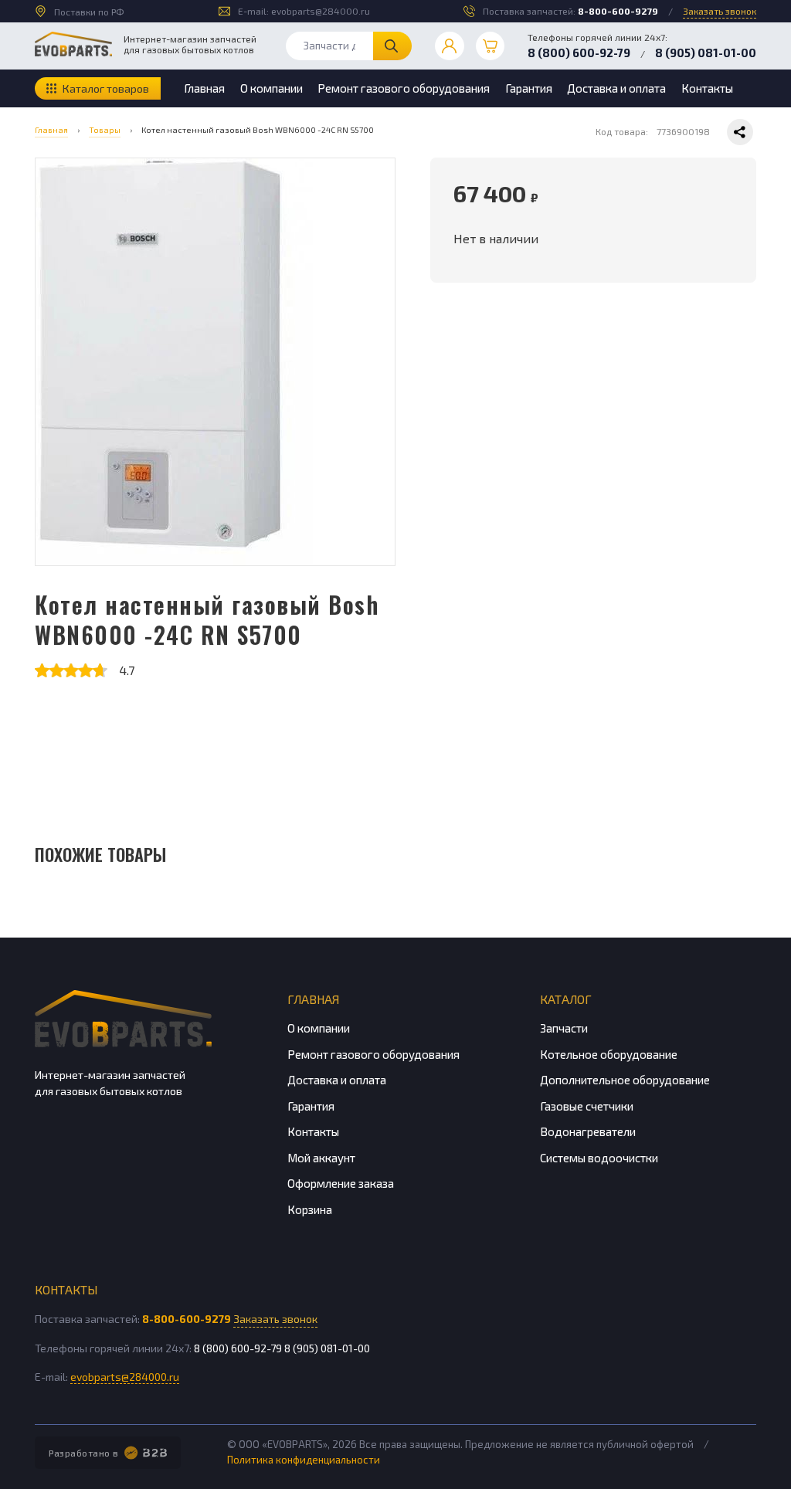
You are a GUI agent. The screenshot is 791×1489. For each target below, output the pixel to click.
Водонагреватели (588, 1131)
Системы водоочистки (599, 1158)
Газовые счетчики (586, 1106)
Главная (204, 88)
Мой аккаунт (321, 1158)
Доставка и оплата (616, 88)
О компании (271, 88)
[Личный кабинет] (449, 46)
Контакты (707, 88)
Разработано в (84, 1452)
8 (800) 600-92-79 (579, 52)
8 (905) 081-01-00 (705, 52)
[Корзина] (490, 46)
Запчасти (564, 1028)
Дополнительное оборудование (625, 1080)
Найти (392, 46)
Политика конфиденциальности (303, 1459)
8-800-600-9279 (618, 10)
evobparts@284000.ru (320, 10)
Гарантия (528, 88)
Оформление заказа (340, 1183)
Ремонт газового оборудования (403, 88)
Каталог (566, 999)
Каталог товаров (106, 88)
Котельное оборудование (608, 1054)
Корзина (309, 1209)
